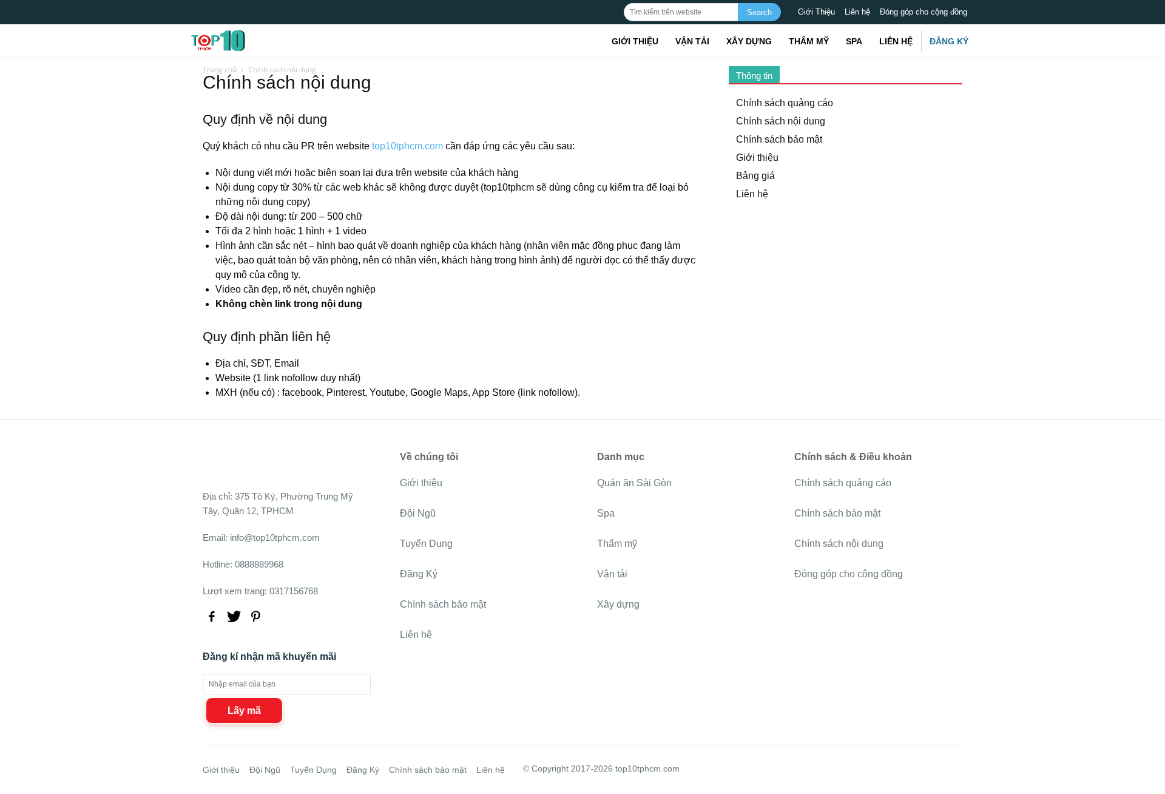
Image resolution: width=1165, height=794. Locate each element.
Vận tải (692, 41)
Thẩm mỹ (809, 41)
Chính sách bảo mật (779, 139)
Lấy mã (244, 710)
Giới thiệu (635, 41)
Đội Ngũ (418, 513)
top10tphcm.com (407, 146)
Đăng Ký (949, 41)
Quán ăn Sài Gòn (634, 483)
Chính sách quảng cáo (784, 103)
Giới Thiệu (816, 11)
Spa (854, 41)
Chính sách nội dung (780, 121)
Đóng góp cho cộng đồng (923, 11)
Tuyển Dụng (426, 543)
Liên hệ (857, 11)
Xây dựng (749, 41)
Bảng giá (755, 176)
